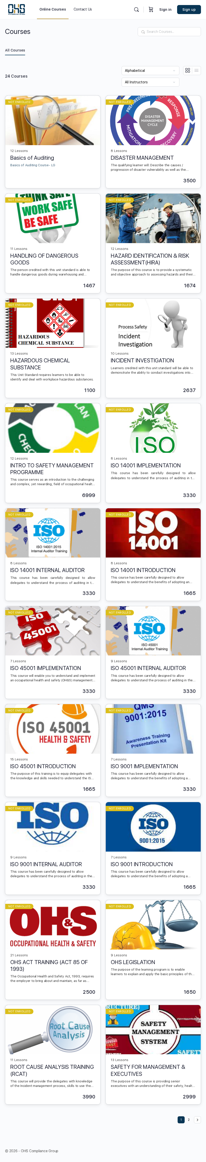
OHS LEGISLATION (133, 962)
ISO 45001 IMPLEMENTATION (45, 668)
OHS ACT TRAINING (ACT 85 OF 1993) (49, 965)
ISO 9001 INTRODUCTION (142, 864)
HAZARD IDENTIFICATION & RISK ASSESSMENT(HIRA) (150, 259)
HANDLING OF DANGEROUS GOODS (44, 259)
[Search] (136, 10)
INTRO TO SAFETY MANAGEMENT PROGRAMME (52, 468)
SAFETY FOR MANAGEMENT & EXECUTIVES (148, 1070)
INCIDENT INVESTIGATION (142, 360)
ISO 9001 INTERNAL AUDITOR (46, 864)
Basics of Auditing (32, 157)
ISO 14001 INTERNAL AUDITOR (47, 570)
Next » (197, 1119)
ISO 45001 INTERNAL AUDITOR (148, 668)
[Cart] (151, 9)
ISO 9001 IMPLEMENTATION (144, 766)
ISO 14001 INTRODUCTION (143, 570)
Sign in (165, 10)
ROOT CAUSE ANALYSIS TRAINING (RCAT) (52, 1070)
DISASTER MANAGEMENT (142, 157)
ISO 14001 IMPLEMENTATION (146, 465)
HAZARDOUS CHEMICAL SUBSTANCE (40, 363)
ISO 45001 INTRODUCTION (43, 766)
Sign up (189, 10)
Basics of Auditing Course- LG (32, 165)
